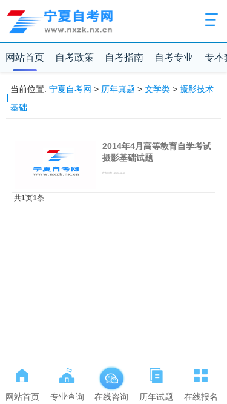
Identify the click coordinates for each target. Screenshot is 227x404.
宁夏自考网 (70, 89)
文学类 (157, 89)
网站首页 (24, 57)
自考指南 (124, 57)
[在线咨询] (111, 373)
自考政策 (74, 57)
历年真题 (118, 89)
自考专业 (173, 57)
